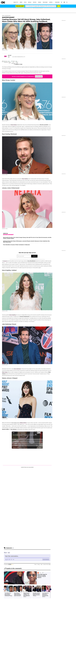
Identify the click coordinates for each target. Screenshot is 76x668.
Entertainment (7, 15)
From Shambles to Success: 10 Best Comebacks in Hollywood (16, 244)
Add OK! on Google (18, 64)
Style (25, 2)
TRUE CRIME (45, 2)
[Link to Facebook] (61, 2)
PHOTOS (34, 2)
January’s (5, 260)
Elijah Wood (4, 372)
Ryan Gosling (25, 178)
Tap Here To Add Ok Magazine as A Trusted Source (23, 76)
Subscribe (57, 2)
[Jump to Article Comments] (2, 61)
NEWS (21, 2)
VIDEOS (39, 2)
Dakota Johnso (23, 422)
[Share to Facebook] (6, 61)
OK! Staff (9, 55)
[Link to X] (67, 2)
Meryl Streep (14, 124)
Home (3, 15)
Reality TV (16, 2)
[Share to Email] (17, 61)
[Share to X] (9, 61)
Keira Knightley (12, 314)
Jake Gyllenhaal (17, 368)
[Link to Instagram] (64, 2)
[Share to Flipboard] (13, 61)
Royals (29, 2)
